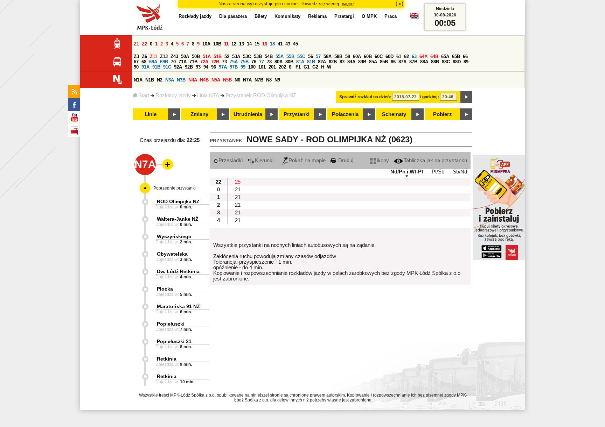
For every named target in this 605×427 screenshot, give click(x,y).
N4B (204, 80)
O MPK (369, 16)
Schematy (394, 114)
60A (357, 56)
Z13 (164, 56)
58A (328, 56)
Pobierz (442, 114)
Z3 (136, 56)
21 (238, 189)
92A (178, 67)
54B (269, 56)
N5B (227, 80)
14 (249, 44)
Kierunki (264, 160)
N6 (237, 80)
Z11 (153, 56)
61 (398, 56)
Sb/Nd (460, 172)
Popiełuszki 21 (174, 341)
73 (224, 61)
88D (457, 61)
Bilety (261, 16)
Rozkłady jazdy (173, 95)
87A (402, 61)
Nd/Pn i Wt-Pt (406, 172)
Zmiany (199, 114)
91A (145, 67)
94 (205, 67)
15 (257, 44)
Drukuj (345, 160)
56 (310, 56)
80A (278, 61)
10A (206, 44)
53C (247, 56)
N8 (269, 80)
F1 (298, 67)
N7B (259, 80)
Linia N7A (208, 95)
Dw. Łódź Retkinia (178, 271)
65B (456, 56)
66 (465, 56)
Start (143, 95)
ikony (383, 160)
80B (289, 61)
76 (253, 61)
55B (290, 56)
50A (185, 56)
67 (136, 61)
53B (258, 56)
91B (156, 67)
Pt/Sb (438, 172)
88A (424, 61)
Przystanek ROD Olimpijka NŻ (260, 95)
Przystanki (297, 114)
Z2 (144, 44)
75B (245, 61)
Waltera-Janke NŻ (178, 219)
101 (262, 67)
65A (445, 56)
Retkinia (166, 359)
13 (241, 44)
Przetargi (344, 16)
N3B (181, 80)
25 (238, 182)
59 (347, 56)
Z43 (174, 56)
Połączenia (345, 114)
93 (198, 67)
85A (373, 61)
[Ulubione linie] (165, 164)
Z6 (144, 56)
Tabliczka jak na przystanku (435, 160)
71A (183, 61)
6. (291, 67)
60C (379, 56)
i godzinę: (429, 96)
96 (213, 67)
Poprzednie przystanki (174, 188)
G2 (315, 67)
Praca (390, 16)
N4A (192, 80)
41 (280, 44)
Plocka (165, 289)
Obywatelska (172, 254)
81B (311, 61)
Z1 (136, 44)
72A (204, 61)
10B (217, 44)
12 (233, 44)
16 (264, 44)
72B (215, 61)
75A (234, 61)
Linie (151, 114)
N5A (215, 80)
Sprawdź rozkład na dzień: (365, 96)
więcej (348, 3)
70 (173, 61)
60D (389, 56)
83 (342, 61)
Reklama (317, 16)
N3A (169, 80)
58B (338, 56)
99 (243, 67)
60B (368, 56)
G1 (307, 67)
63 (414, 56)
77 (261, 61)
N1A (138, 80)
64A (423, 56)
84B (362, 61)
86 (393, 61)
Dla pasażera (233, 16)
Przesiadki (230, 160)
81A (300, 61)
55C (301, 56)
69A (153, 61)
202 (282, 67)
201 (272, 67)
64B (434, 56)
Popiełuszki (171, 324)
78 (269, 61)
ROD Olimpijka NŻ (178, 201)
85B (384, 61)
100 (252, 67)
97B (234, 67)
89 (466, 61)
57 (318, 56)
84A (351, 61)
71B (193, 61)
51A (207, 56)
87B (413, 61)
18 (272, 44)
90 (136, 67)
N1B (149, 80)
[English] (414, 17)
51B (218, 56)
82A (322, 61)
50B (196, 56)
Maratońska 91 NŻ (178, 306)
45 (295, 44)
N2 (159, 80)
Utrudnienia (248, 114)
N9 (277, 80)
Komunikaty (287, 16)
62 (406, 56)
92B (189, 67)
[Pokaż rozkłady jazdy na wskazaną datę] (466, 97)
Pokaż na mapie (307, 160)
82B (333, 61)
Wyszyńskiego (174, 236)
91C (167, 67)
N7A (247, 80)
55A (280, 56)
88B (435, 61)
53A (236, 56)
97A (223, 67)
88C (446, 61)
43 (287, 44)
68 (143, 61)
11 (226, 44)
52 (226, 56)
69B (164, 61)
